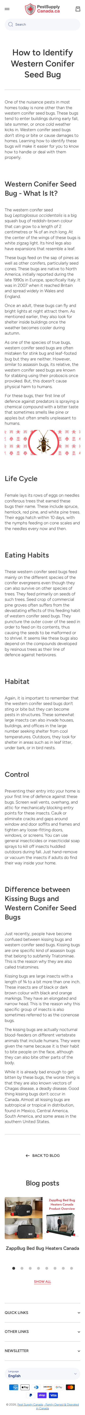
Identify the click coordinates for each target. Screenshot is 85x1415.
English (14, 1376)
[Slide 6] (55, 1268)
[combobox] (42, 25)
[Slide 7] (63, 1268)
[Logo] (42, 9)
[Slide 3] (30, 1268)
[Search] (9, 25)
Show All (42, 1282)
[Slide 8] (71, 1268)
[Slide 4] (38, 1268)
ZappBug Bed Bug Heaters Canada (42, 1248)
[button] (78, 9)
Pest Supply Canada (30, 1404)
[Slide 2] (22, 1268)
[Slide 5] (46, 1268)
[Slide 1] (13, 1268)
